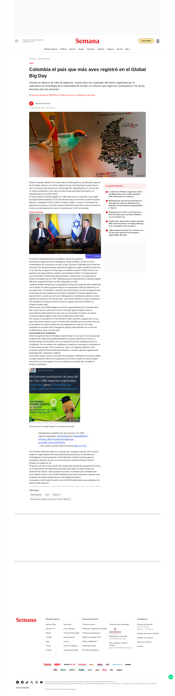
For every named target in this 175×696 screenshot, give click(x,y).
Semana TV (50, 629)
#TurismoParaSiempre (63, 439)
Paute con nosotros (144, 642)
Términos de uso (88, 624)
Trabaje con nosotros (145, 638)
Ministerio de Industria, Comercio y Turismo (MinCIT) (50, 499)
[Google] (17, 682)
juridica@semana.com (117, 639)
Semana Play (51, 624)
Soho (48, 641)
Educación (67, 624)
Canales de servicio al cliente (148, 633)
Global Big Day (36, 495)
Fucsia (48, 646)
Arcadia (49, 637)
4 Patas (49, 650)
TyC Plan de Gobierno (90, 650)
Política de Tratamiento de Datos (94, 629)
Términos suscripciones (91, 633)
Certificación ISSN (89, 646)
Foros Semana (69, 629)
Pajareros (56, 495)
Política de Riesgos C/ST (91, 637)
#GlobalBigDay (80, 436)
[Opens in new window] (22, 682)
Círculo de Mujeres (71, 646)
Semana (32, 59)
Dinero (48, 633)
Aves (47, 495)
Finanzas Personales (71, 633)
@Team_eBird (45, 439)
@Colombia (62, 436)
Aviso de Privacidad (25, 688)
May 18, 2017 (80, 446)
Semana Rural (69, 637)
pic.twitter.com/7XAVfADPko (51, 442)
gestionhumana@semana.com (120, 648)
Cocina (66, 641)
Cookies (140, 646)
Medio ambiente (44, 59)
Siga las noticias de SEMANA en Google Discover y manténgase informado (63, 95)
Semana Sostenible (71, 650)
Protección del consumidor (119, 624)
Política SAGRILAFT (90, 641)
